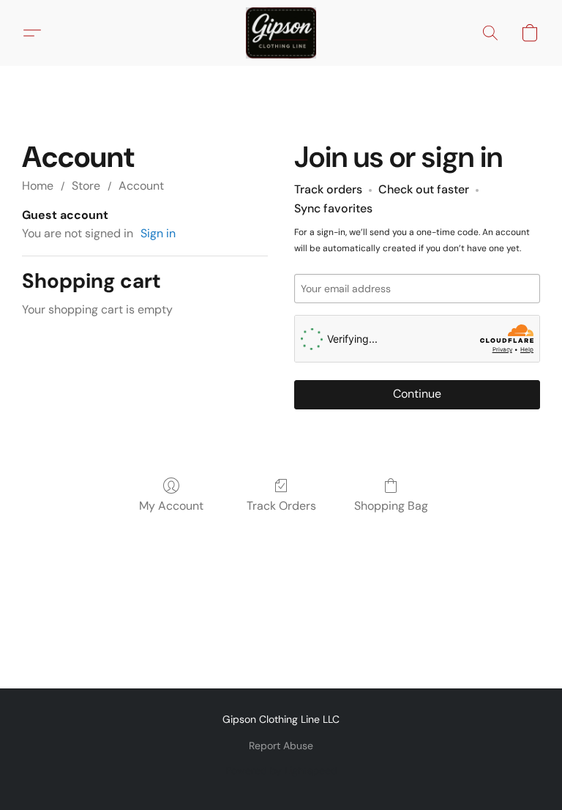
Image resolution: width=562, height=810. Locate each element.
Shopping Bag (391, 505)
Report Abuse (281, 745)
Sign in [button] (158, 233)
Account (141, 185)
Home (37, 185)
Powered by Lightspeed (281, 770)
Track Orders (281, 505)
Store (86, 185)
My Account (171, 505)
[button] (281, 33)
